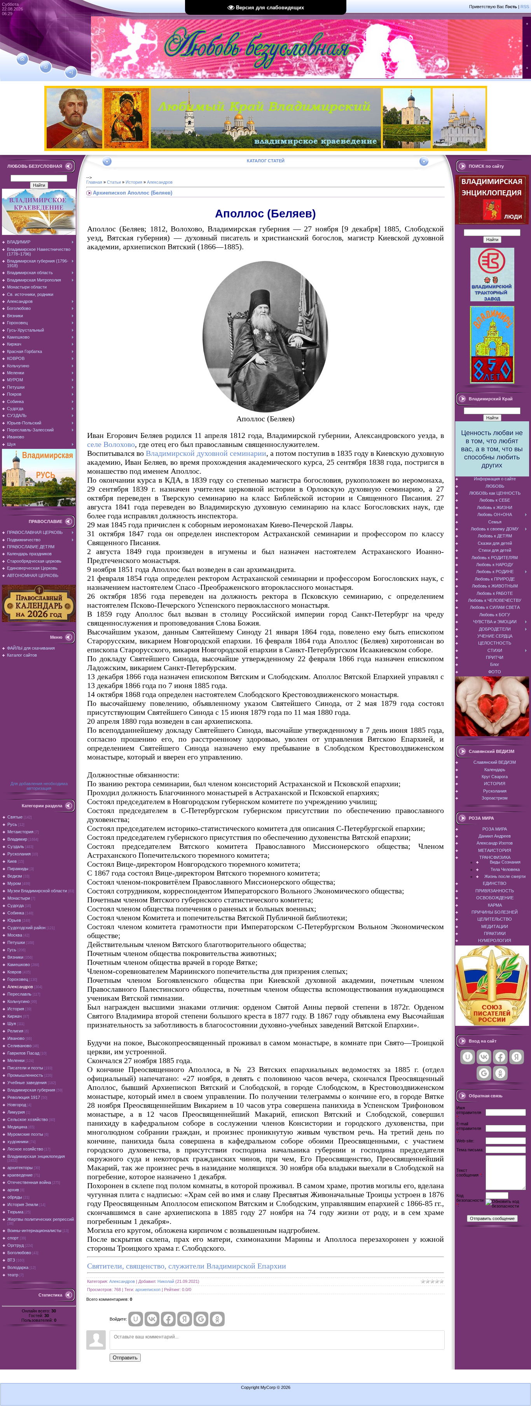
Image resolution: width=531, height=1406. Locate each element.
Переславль (19, 994)
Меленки (15, 1060)
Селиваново (19, 1045)
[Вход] (71, 72)
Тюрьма (15, 1212)
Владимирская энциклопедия (36, 1156)
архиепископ (148, 1289)
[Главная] (22, 59)
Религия (15, 1031)
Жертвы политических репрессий (40, 1219)
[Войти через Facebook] (168, 1319)
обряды (14, 1197)
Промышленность (25, 1075)
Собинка (15, 913)
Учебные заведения (27, 1082)
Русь (12, 824)
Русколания (19, 854)
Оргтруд (15, 1245)
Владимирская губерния (31, 1090)
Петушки (16, 942)
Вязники (15, 957)
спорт (13, 1238)
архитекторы (20, 1167)
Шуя (11, 1023)
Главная (94, 182)
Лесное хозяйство (25, 1149)
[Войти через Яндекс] (184, 1319)
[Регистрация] (45, 66)
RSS (525, 6)
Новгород (16, 1104)
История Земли (22, 1204)
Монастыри (18, 898)
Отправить (125, 1358)
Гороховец (17, 979)
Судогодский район (26, 927)
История (15, 1008)
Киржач (14, 1016)
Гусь (11, 949)
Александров (20, 986)
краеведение (20, 1175)
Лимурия (16, 1112)
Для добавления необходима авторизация (39, 786)
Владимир (17, 839)
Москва (14, 935)
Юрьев (14, 920)
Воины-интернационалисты (34, 1230)
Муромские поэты (25, 1134)
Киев (12, 861)
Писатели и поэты (25, 1067)
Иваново (15, 1038)
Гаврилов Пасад (23, 1053)
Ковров (14, 972)
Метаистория (20, 831)
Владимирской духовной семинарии (206, 453)
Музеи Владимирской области (37, 890)
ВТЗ (11, 1260)
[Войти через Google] (201, 1319)
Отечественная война (29, 1182)
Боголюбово (19, 1252)
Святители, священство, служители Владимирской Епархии (186, 1266)
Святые (15, 817)
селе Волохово (111, 444)
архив (13, 1189)
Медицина (17, 1126)
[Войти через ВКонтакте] (152, 1319)
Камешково (18, 964)
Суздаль (15, 846)
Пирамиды (17, 868)
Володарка (17, 1267)
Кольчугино (18, 1001)
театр (12, 1274)
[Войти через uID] (135, 1319)
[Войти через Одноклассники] (217, 1319)
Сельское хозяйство (27, 1119)
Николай (165, 1281)
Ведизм (14, 876)
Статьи (114, 182)
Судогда (15, 905)
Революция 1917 (23, 1097)
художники (17, 1141)
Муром (14, 883)
